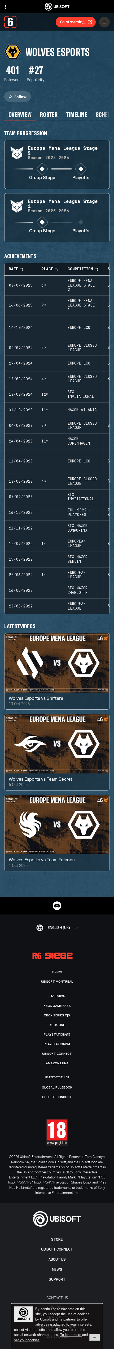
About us (57, 1259)
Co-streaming (72, 21)
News (57, 1270)
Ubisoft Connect (57, 1249)
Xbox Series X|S (57, 1015)
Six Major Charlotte (77, 590)
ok (94, 1337)
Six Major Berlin (77, 559)
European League (77, 543)
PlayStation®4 (57, 1044)
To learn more (71, 1335)
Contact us (57, 1297)
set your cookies (27, 1340)
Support (57, 1279)
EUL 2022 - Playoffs (79, 512)
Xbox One (57, 1025)
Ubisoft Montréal (57, 981)
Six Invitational (81, 394)
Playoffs (80, 177)
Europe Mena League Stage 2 (81, 285)
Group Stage (42, 177)
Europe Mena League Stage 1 (81, 305)
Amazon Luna (57, 1063)
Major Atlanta (82, 410)
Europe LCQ (79, 328)
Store (57, 1240)
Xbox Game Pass (57, 1006)
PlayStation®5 (57, 1034)
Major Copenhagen (79, 441)
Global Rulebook (57, 1087)
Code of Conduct (57, 1097)
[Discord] (57, 905)
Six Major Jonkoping (77, 528)
